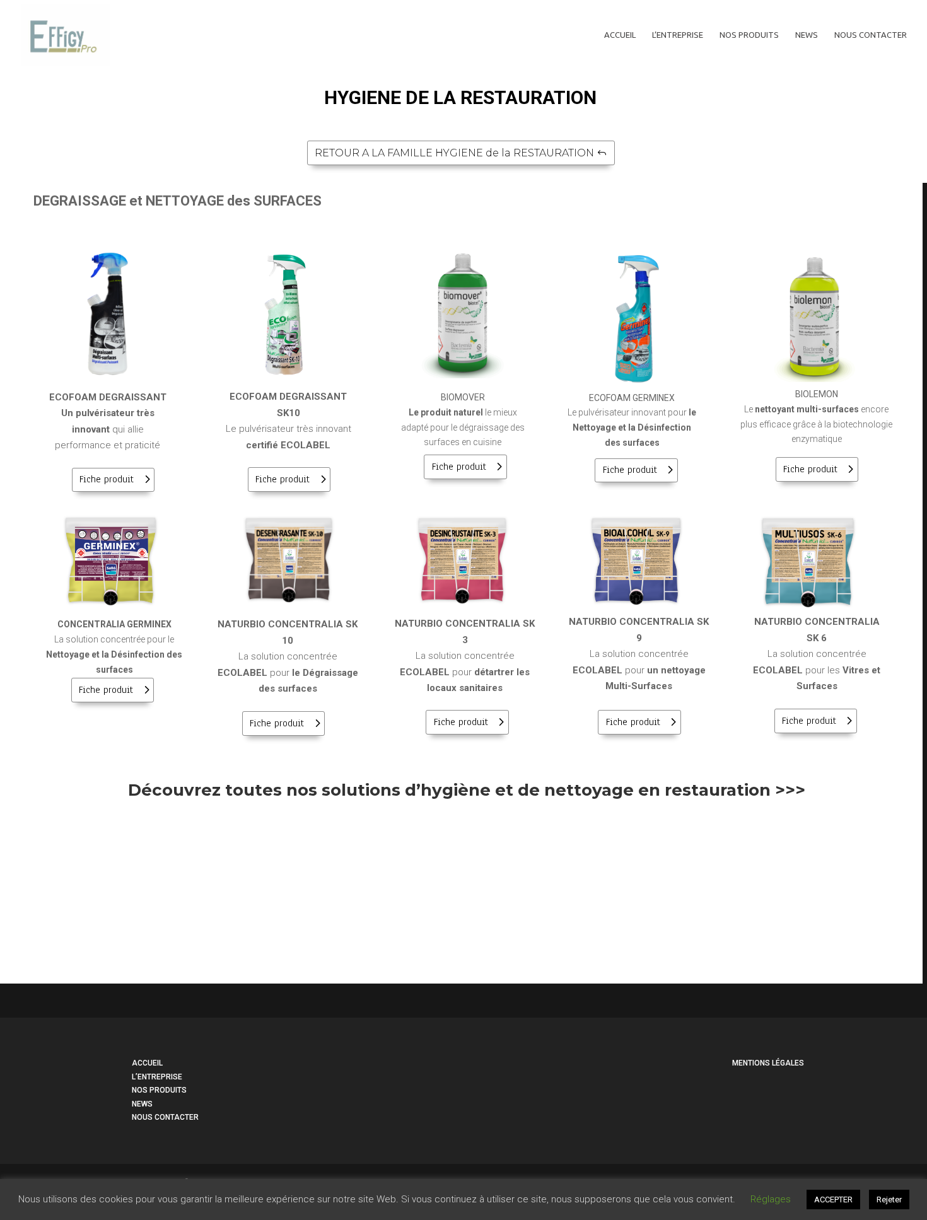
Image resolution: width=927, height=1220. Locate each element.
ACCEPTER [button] (833, 1199)
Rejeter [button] (889, 1199)
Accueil (620, 34)
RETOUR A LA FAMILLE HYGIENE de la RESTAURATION (454, 153)
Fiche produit (106, 479)
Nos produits (749, 34)
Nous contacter (870, 34)
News (806, 34)
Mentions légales (768, 1063)
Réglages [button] (770, 1199)
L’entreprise (677, 34)
